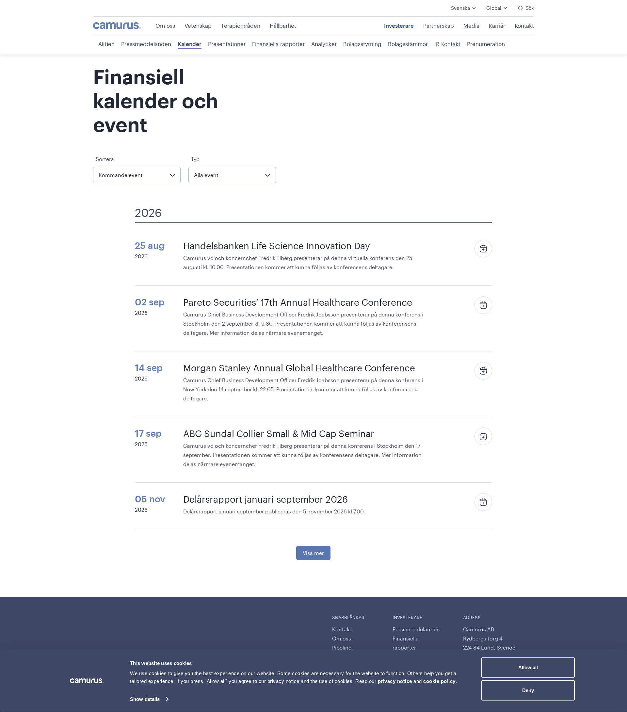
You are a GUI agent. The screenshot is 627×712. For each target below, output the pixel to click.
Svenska (460, 8)
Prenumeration (486, 43)
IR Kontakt (447, 43)
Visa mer (313, 553)
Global (493, 8)
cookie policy (439, 681)
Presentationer (227, 43)
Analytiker (324, 43)
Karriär (497, 25)
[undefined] (123, 25)
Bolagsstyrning (362, 43)
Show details (145, 699)
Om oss (165, 25)
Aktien (106, 43)
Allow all (528, 667)
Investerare (399, 25)
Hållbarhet (283, 25)
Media (471, 25)
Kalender (189, 43)
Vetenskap (198, 25)
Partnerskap (438, 25)
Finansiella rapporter (278, 43)
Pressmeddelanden (146, 43)
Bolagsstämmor (408, 43)
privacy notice (395, 681)
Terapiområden (240, 25)
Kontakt (524, 25)
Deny (528, 690)
